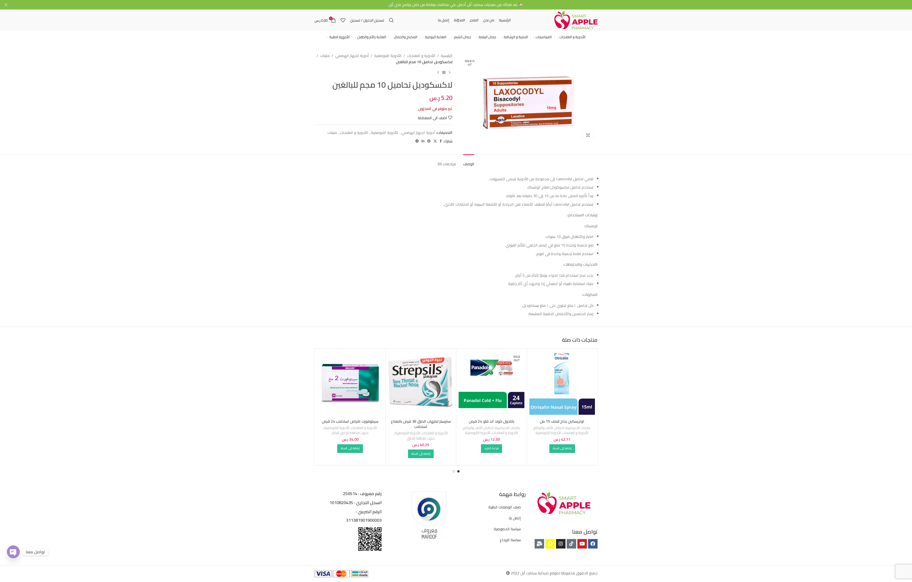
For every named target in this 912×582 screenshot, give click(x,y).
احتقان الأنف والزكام (549, 427)
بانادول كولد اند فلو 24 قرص (491, 421)
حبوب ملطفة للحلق (421, 438)
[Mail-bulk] (539, 544)
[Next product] (438, 72)
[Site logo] (576, 19)
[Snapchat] (550, 544)
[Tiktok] (571, 544)
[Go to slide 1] (458, 471)
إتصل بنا (515, 517)
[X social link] (435, 141)
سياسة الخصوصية (507, 528)
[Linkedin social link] (423, 141)
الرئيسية (446, 56)
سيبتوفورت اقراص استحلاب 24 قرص (350, 421)
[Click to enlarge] (588, 135)
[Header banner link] (463, 4)
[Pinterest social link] (429, 141)
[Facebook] (593, 544)
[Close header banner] (6, 4)
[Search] (391, 20)
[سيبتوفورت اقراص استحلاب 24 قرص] (350, 384)
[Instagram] (560, 544)
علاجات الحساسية (578, 427)
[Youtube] (582, 544)
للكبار (335, 432)
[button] (562, 448)
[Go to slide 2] (453, 471)
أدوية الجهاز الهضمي (352, 56)
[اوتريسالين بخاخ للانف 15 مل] (562, 384)
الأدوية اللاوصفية (388, 56)
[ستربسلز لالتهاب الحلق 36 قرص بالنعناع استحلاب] (421, 384)
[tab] (468, 161)
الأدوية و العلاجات (421, 56)
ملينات (325, 56)
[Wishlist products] (343, 20)
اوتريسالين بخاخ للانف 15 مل (562, 421)
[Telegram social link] (417, 141)
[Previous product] (449, 72)
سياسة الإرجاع (510, 539)
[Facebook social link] (440, 141)
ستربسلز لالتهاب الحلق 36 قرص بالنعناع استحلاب (421, 424)
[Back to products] (444, 72)
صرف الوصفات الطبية (504, 507)
